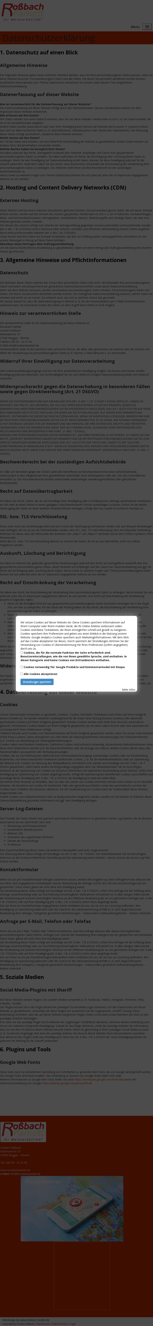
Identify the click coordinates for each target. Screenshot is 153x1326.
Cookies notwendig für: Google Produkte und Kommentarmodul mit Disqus (74, 667)
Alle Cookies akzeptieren (40, 674)
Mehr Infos (128, 689)
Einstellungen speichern (37, 682)
